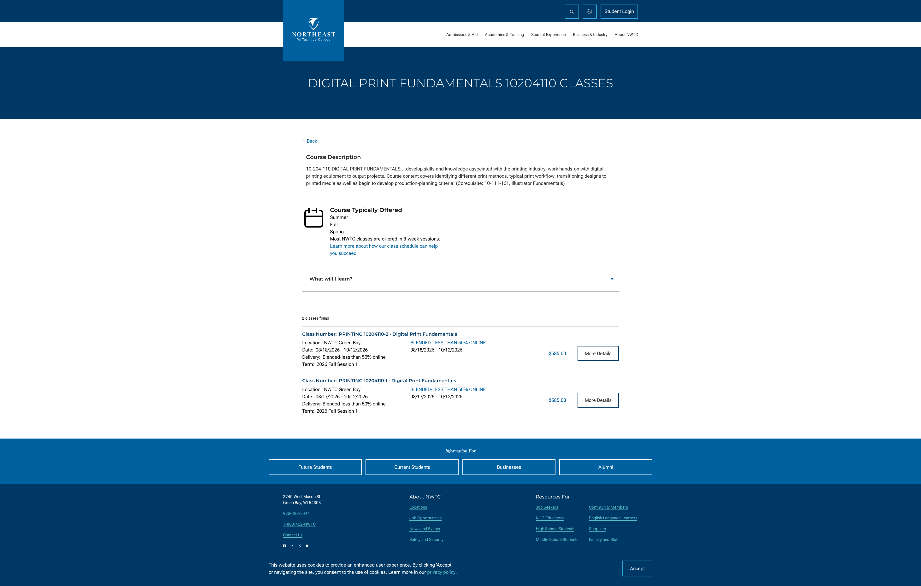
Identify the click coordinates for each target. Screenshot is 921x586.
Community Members (608, 507)
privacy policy (441, 572)
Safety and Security (426, 539)
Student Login (619, 11)
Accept (637, 568)
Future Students (315, 467)
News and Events (424, 529)
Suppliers (597, 529)
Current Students (412, 467)
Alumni (605, 467)
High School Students (555, 529)
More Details (598, 353)
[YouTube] (307, 545)
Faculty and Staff (604, 539)
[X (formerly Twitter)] (299, 545)
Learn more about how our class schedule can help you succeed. (384, 249)
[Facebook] (284, 545)
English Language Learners (613, 518)
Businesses (509, 467)
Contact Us (292, 535)
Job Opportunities (425, 518)
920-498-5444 (296, 513)
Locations (418, 507)
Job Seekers (547, 507)
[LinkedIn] (292, 545)
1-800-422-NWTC (299, 524)
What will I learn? (331, 279)
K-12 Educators (550, 518)
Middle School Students (557, 539)
